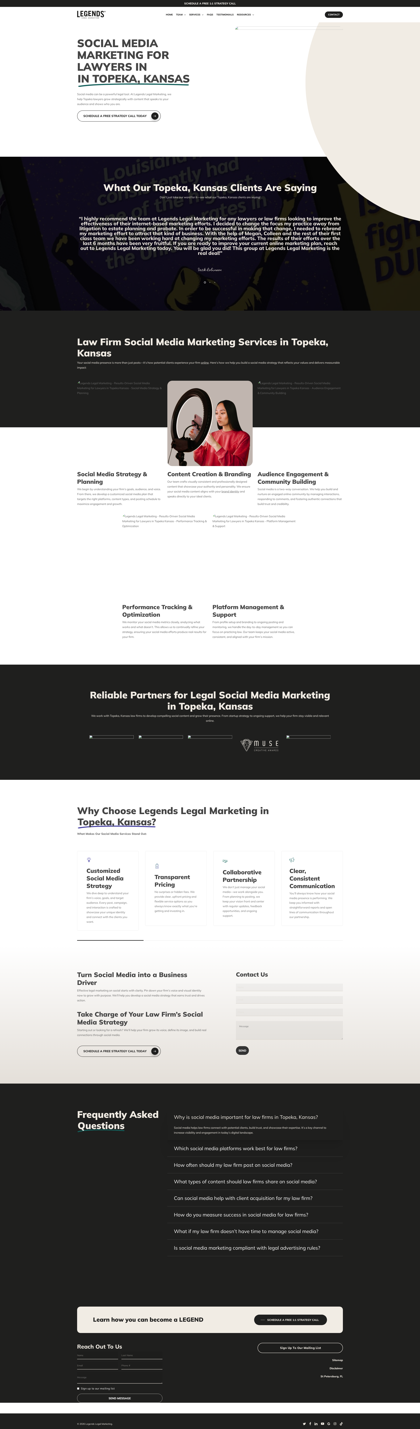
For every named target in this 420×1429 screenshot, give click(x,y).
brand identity (230, 491)
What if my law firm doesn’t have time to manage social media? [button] (246, 1231)
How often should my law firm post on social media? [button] (233, 1165)
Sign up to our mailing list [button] (300, 1348)
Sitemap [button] (337, 1360)
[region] (210, 242)
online (205, 362)
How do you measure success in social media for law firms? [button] (241, 1215)
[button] (119, 116)
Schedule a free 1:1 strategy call (210, 3)
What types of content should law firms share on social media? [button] (245, 1181)
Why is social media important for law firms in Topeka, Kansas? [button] (246, 1117)
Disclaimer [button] (336, 1368)
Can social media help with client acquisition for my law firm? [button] (243, 1198)
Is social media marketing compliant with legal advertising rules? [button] (247, 1248)
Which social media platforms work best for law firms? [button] (235, 1148)
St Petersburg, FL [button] (332, 1376)
